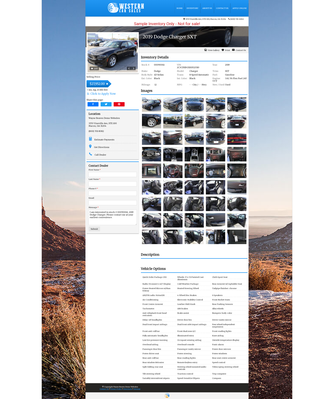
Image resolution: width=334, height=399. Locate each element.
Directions (127, 389)
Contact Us (104, 389)
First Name (95, 170)
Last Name (94, 179)
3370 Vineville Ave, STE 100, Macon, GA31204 (205, 19)
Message (94, 207)
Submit (94, 229)
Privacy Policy (116, 389)
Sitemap (136, 389)
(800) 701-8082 (237, 19)
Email (91, 198)
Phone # (93, 188)
